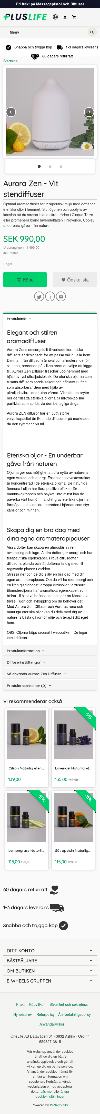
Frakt (20, 1004)
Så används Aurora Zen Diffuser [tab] (34, 673)
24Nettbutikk (59, 1104)
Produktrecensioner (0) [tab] (26, 685)
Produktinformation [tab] (23, 650)
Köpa (28, 279)
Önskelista (77, 279)
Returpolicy (45, 1014)
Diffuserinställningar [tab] (24, 662)
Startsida (10, 60)
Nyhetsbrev (22, 1014)
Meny (14, 32)
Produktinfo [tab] (16, 318)
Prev (15, 111)
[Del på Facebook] (50, 297)
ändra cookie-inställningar (52, 1094)
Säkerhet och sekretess (68, 1004)
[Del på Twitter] (39, 297)
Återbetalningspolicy (74, 1014)
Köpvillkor (37, 1004)
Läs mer (47, 1091)
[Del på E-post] (61, 297)
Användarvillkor (51, 1024)
